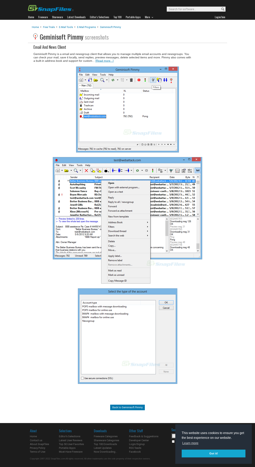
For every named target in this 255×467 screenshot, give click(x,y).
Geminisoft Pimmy (110, 27)
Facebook (135, 451)
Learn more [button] (190, 443)
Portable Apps (67, 447)
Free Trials (49, 27)
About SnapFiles (39, 444)
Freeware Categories (106, 436)
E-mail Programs (86, 27)
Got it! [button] (213, 453)
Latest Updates (103, 447)
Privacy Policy (37, 447)
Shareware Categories (106, 440)
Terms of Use (37, 451)
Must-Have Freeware (70, 451)
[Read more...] (104, 60)
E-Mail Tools (66, 27)
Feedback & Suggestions (143, 436)
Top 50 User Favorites (71, 444)
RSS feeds (135, 447)
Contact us (36, 440)
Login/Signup (137, 444)
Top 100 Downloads (105, 444)
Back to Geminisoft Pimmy (127, 407)
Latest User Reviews (70, 440)
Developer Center (139, 440)
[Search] (221, 9)
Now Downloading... (105, 451)
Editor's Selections (69, 436)
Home (35, 27)
